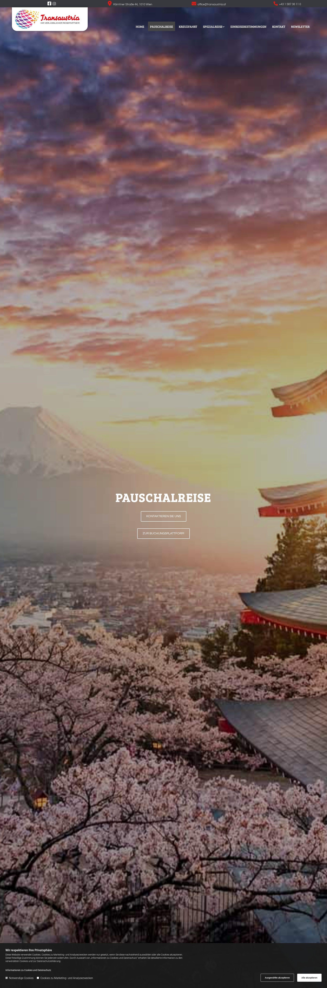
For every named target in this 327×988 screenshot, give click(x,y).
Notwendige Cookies (21, 978)
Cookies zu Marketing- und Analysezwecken (66, 978)
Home (140, 27)
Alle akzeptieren (309, 977)
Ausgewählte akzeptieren (277, 977)
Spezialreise (212, 27)
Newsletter (300, 27)
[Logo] (49, 19)
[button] (163, 516)
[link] (214, 26)
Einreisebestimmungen (248, 27)
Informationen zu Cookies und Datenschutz (28, 970)
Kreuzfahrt (188, 27)
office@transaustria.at (212, 4)
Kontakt (278, 27)
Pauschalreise (161, 27)
